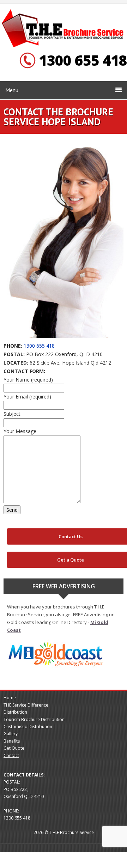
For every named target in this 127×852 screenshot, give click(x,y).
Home (10, 698)
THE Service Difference (26, 705)
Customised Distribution (28, 727)
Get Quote (14, 748)
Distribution (15, 712)
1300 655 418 (39, 345)
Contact (11, 755)
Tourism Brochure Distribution (34, 719)
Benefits (12, 741)
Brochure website (63, 28)
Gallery (11, 734)
